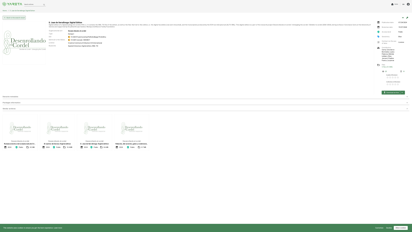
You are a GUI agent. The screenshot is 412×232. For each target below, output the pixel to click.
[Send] (44, 4)
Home (5, 10)
